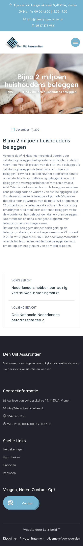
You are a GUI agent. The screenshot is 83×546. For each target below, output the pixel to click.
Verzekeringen (13, 449)
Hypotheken (11, 457)
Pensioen (9, 473)
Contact (27, 503)
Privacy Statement (32, 538)
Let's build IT (51, 530)
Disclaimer (10, 538)
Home (9, 92)
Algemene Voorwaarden (63, 538)
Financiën (9, 465)
